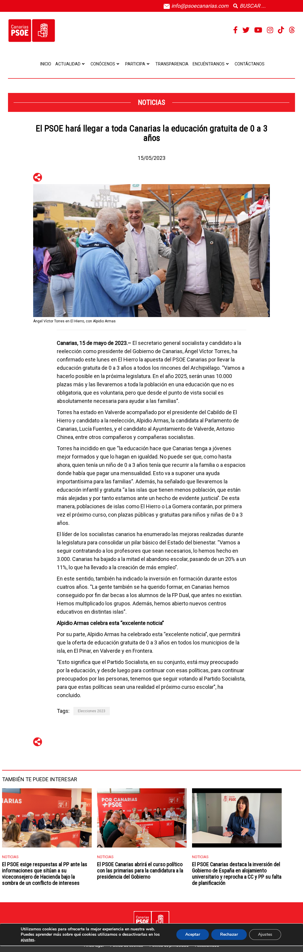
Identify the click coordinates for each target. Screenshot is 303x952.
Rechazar (229, 934)
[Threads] (292, 30)
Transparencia (171, 64)
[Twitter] (245, 30)
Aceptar (192, 934)
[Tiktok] (281, 30)
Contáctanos (250, 64)
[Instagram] (270, 30)
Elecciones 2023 (91, 711)
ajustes (27, 940)
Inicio (45, 64)
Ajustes (265, 934)
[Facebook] (235, 30)
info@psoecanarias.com (199, 6)
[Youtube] (258, 30)
